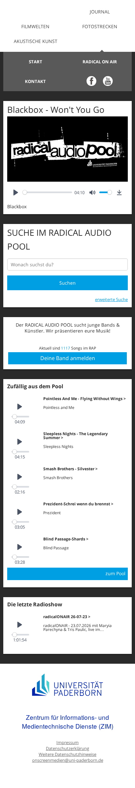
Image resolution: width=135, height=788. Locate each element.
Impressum (67, 742)
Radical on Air (100, 62)
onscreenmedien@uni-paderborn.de (67, 760)
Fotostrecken (99, 26)
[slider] (47, 192)
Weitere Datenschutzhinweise (67, 754)
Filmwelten (35, 26)
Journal (100, 12)
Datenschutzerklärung (67, 748)
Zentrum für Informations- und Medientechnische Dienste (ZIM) (67, 722)
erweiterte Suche (111, 299)
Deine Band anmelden (67, 358)
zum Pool (115, 573)
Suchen (67, 283)
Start (35, 62)
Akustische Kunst (35, 41)
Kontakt (35, 81)
